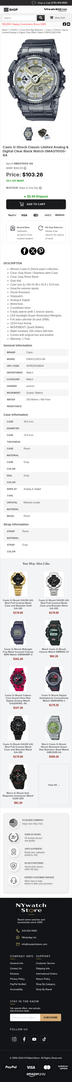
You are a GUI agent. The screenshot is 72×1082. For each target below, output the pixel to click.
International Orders (46, 973)
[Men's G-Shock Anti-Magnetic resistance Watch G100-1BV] (18, 777)
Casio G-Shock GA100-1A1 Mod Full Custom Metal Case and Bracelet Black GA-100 (18, 748)
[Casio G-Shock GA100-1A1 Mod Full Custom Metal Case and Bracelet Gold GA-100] (18, 584)
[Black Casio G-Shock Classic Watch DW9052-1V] (54, 633)
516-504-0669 (29, 930)
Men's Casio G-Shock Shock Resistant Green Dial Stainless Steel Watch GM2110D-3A (54, 748)
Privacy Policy (17, 979)
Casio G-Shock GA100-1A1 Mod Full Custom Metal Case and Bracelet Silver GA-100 (54, 604)
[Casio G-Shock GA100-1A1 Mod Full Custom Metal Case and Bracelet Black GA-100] (18, 728)
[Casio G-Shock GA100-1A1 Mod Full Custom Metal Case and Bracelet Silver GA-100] (54, 584)
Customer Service (45, 963)
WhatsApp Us (29, 937)
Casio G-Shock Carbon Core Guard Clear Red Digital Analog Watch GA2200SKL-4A (18, 699)
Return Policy (43, 979)
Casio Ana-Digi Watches (31, 30)
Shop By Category (45, 984)
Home (5, 30)
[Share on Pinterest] (41, 254)
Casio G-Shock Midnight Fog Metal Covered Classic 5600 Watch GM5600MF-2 (18, 652)
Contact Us (16, 968)
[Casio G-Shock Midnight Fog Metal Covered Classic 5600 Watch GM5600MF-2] (18, 633)
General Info (16, 963)
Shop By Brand (44, 989)
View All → (54, 785)
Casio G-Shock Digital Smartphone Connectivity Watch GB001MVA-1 (53, 698)
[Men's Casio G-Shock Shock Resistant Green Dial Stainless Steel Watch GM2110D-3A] (54, 728)
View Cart (60, 17)
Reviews (14, 973)
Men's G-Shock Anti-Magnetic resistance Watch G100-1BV (18, 796)
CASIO (13, 30)
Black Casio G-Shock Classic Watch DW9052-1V (54, 650)
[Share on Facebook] (24, 254)
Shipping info (43, 968)
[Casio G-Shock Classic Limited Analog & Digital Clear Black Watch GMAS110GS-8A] (36, 121)
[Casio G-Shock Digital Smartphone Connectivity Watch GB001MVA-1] (54, 679)
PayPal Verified (18, 984)
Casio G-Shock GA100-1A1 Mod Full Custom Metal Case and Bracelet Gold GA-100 (18, 604)
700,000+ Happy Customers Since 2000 (24, 24)
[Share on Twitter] (33, 254)
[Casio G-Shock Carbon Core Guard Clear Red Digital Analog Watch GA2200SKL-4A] (18, 679)
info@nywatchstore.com (34, 944)
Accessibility (16, 989)
